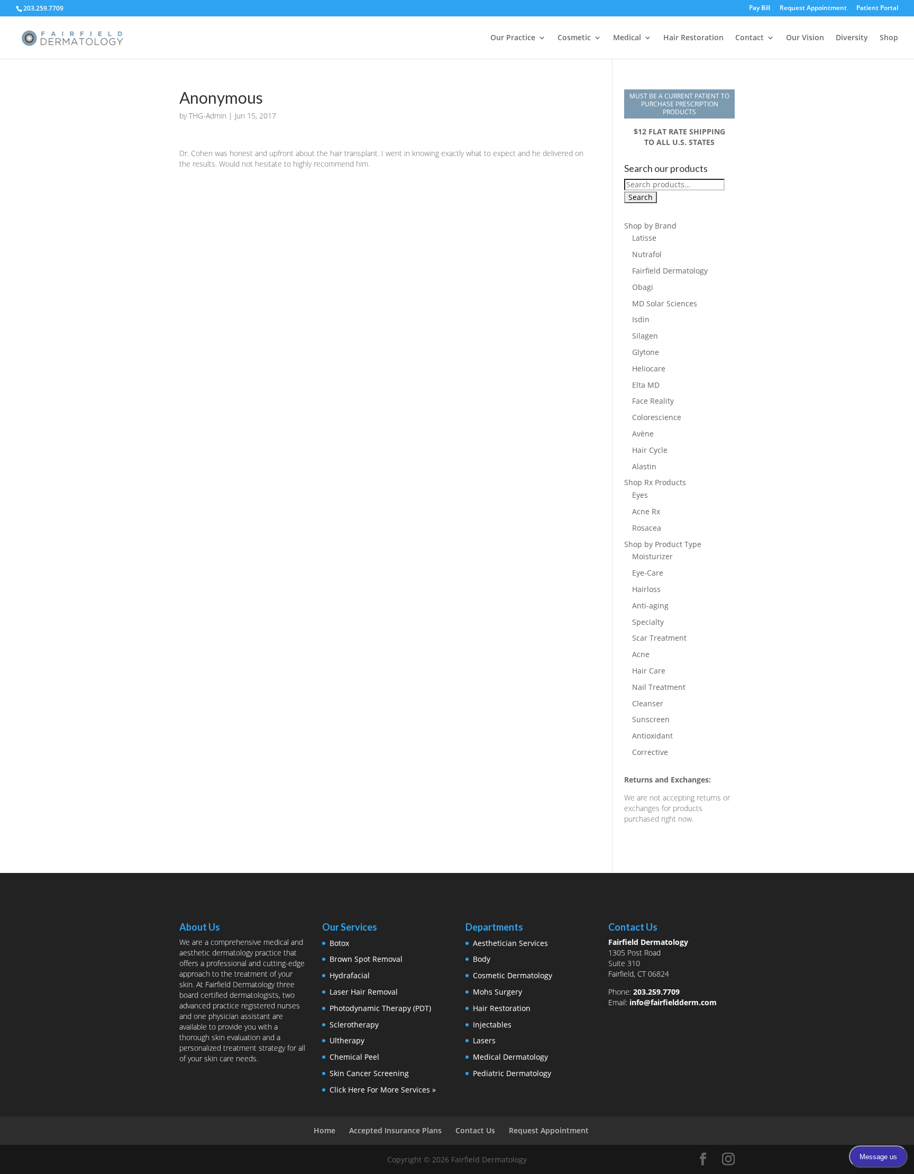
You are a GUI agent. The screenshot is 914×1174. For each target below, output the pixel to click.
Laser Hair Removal (364, 992)
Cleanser (647, 703)
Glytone (645, 352)
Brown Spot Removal (366, 959)
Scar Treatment (659, 638)
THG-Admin (207, 116)
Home (324, 1130)
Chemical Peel (354, 1057)
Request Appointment (813, 8)
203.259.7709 (656, 992)
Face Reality (653, 401)
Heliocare (648, 368)
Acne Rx (646, 511)
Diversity (852, 38)
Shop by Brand (650, 226)
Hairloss (646, 589)
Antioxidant (652, 736)
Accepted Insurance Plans (395, 1130)
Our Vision (805, 38)
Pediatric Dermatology (512, 1073)
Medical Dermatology (510, 1057)
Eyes (640, 495)
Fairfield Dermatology (670, 271)
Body (481, 959)
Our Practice (512, 38)
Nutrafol (647, 254)
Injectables (492, 1025)
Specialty (648, 622)
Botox (339, 943)
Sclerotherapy (354, 1025)
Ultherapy (347, 1040)
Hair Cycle (650, 450)
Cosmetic (574, 38)
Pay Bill (759, 8)
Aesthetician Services (510, 943)
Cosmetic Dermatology (512, 975)
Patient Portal (877, 8)
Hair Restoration (693, 38)
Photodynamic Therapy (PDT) (380, 1008)
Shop (889, 38)
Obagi (642, 287)
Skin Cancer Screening (369, 1073)
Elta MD (646, 385)
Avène (643, 434)
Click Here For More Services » (383, 1090)
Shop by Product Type (662, 544)
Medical (627, 38)
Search (640, 197)
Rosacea (646, 528)
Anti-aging (650, 605)
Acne (641, 654)
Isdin (641, 319)
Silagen (645, 336)
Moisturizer (652, 556)
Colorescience (656, 417)
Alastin (644, 466)
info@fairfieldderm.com (673, 1002)
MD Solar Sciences (664, 303)
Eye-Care (647, 573)
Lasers (484, 1040)
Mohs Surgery (497, 992)
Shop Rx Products (655, 482)
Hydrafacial (350, 975)
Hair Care (648, 671)
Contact (749, 38)
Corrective (650, 752)
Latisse (644, 238)
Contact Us (475, 1130)
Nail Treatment (659, 687)
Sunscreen (651, 719)
